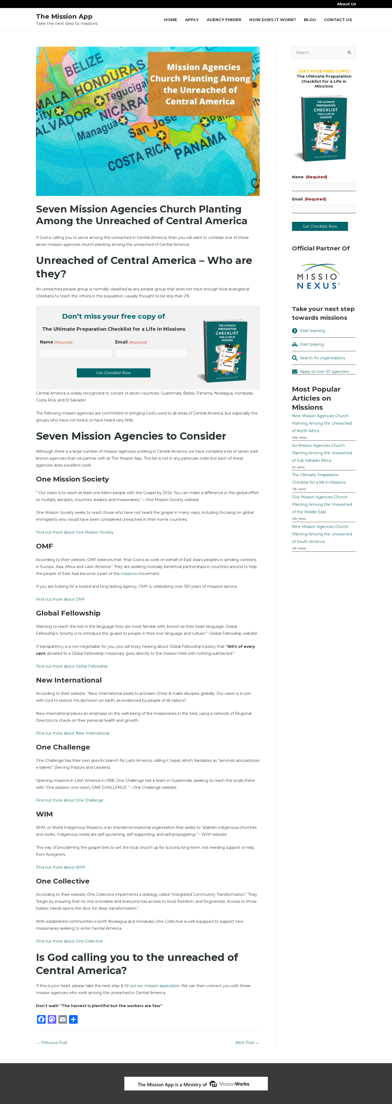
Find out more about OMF (60, 599)
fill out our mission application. (152, 985)
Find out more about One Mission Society (75, 532)
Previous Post (52, 1042)
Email (131, 342)
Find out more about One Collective (69, 941)
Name (56, 342)
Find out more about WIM (60, 867)
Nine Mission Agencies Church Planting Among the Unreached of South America (322, 534)
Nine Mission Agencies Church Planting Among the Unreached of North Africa (322, 423)
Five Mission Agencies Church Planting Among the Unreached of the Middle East (322, 504)
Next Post (247, 1042)
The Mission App (64, 16)
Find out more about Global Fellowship (72, 666)
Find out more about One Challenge (69, 800)
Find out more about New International (72, 733)
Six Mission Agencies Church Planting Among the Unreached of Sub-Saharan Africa (322, 453)
